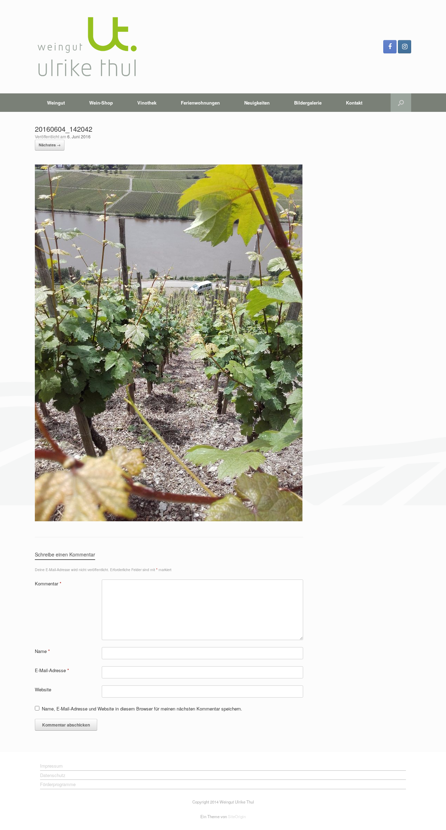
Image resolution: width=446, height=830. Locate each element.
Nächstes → (50, 144)
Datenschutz (53, 775)
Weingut (56, 102)
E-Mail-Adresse (52, 670)
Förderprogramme (58, 784)
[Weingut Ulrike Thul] (87, 47)
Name (42, 651)
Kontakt (354, 102)
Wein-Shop (101, 102)
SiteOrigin (237, 816)
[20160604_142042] (168, 519)
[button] (401, 102)
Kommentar (48, 583)
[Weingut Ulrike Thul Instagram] (404, 46)
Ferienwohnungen (200, 102)
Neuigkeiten (257, 102)
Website (43, 689)
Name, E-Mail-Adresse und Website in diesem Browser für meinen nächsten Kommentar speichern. (142, 708)
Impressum (51, 765)
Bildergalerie (308, 102)
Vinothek (146, 102)
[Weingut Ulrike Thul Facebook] (390, 46)
